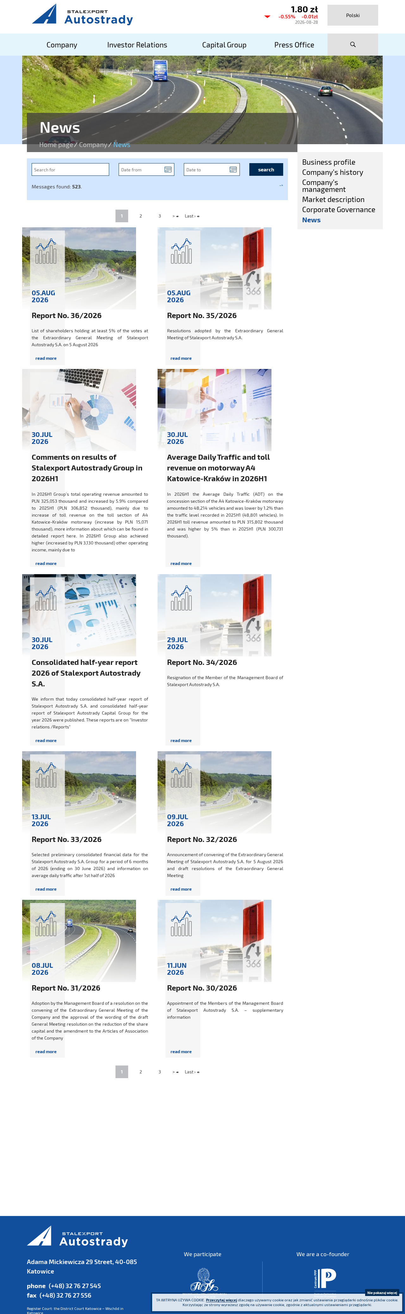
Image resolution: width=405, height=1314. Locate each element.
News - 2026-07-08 (90, 981)
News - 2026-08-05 (90, 298)
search (352, 45)
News (311, 219)
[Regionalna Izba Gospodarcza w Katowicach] (205, 1283)
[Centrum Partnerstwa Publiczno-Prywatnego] (325, 1283)
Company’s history (332, 172)
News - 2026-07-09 (225, 825)
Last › (190, 215)
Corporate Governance (338, 209)
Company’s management (324, 185)
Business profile (328, 161)
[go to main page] (142, 14)
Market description (333, 199)
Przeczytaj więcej (221, 1300)
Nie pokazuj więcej (382, 1293)
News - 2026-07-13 (90, 825)
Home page (56, 144)
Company (93, 144)
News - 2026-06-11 (225, 981)
